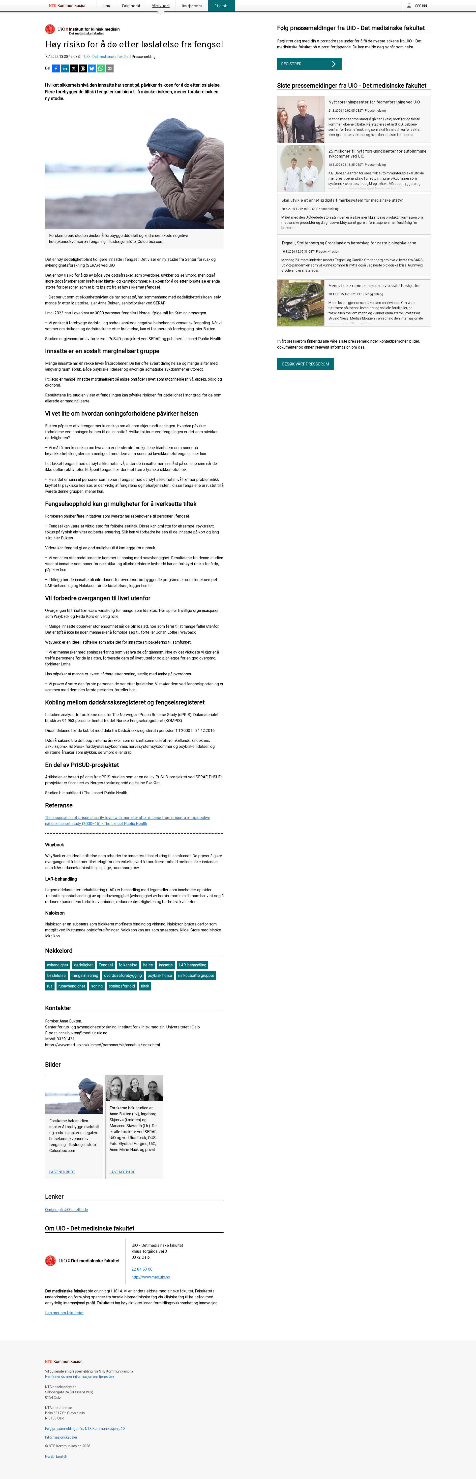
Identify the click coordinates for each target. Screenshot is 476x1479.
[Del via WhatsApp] (101, 69)
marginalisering (85, 975)
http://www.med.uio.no (151, 1277)
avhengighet (57, 965)
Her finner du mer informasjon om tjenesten (79, 1377)
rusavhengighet (72, 986)
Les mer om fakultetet (64, 1313)
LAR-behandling (192, 965)
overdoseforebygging (123, 975)
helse (148, 965)
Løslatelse (56, 975)
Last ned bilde (62, 1172)
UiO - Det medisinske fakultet (107, 57)
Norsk (49, 1456)
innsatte (166, 965)
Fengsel (106, 965)
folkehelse (128, 965)
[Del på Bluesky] (92, 69)
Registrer (291, 64)
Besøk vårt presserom (305, 364)
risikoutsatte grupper (196, 975)
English (61, 1456)
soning (97, 986)
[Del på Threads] (83, 69)
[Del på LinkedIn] (65, 69)
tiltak (145, 986)
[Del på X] (74, 69)
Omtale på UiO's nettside (66, 1209)
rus (50, 986)
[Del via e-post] (110, 69)
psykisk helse (160, 975)
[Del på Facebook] (56, 69)
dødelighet (83, 965)
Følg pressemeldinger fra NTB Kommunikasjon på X (85, 1429)
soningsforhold (122, 986)
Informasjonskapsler (61, 1437)
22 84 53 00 (142, 1269)
